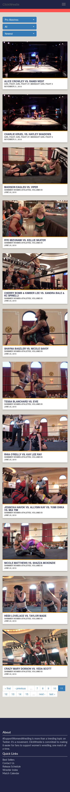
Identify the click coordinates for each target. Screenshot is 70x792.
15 (26, 694)
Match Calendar (11, 773)
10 (54, 688)
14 (20, 694)
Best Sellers (8, 760)
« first (8, 688)
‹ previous (20, 688)
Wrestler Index (10, 770)
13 (13, 694)
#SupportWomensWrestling (17, 739)
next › (42, 694)
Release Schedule (12, 767)
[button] (20, 20)
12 (6, 694)
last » (52, 694)
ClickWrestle (11, 4)
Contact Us (8, 763)
